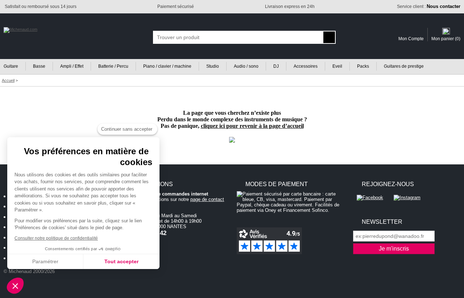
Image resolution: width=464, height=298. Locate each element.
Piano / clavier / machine (167, 66)
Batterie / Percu (113, 66)
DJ (276, 66)
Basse (39, 66)
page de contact (207, 199)
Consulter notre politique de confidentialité (56, 238)
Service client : (428, 6)
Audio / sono (246, 66)
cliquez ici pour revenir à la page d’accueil (252, 126)
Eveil (337, 66)
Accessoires (306, 66)
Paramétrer (45, 261)
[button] (15, 285)
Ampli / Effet (71, 66)
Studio (212, 66)
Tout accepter (121, 261)
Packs (363, 66)
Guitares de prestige (404, 66)
